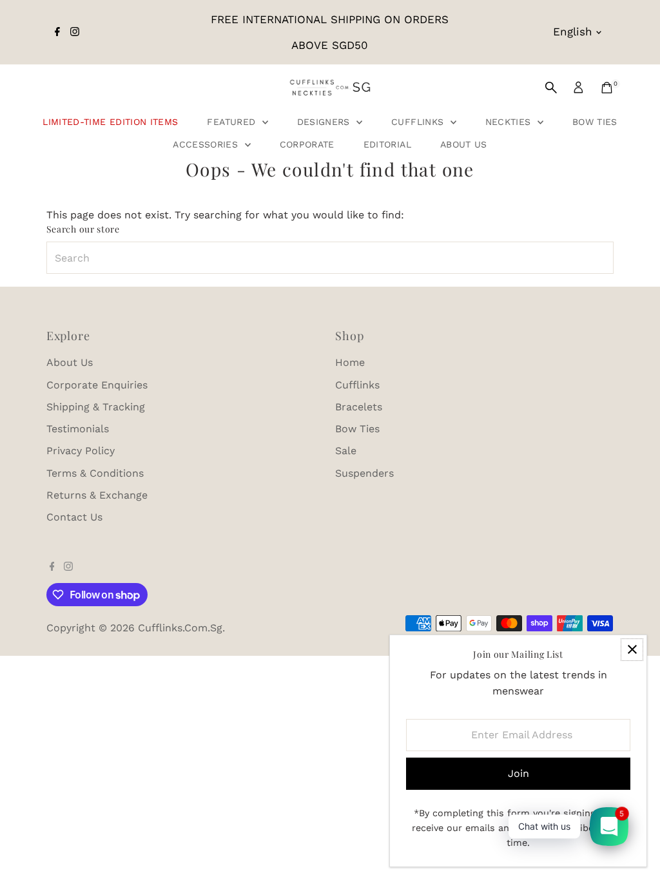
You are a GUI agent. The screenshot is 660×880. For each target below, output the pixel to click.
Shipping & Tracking (95, 407)
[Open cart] (607, 87)
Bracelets (358, 407)
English (572, 31)
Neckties (509, 122)
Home (350, 362)
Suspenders (364, 473)
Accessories (207, 144)
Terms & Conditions (95, 473)
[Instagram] (74, 32)
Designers (325, 122)
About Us (463, 144)
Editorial (387, 144)
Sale (345, 451)
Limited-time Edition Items (110, 122)
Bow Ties (594, 122)
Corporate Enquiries (97, 385)
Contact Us (74, 517)
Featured (232, 122)
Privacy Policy (80, 451)
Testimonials (77, 429)
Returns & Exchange (97, 495)
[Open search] (551, 87)
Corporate (307, 144)
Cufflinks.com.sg (180, 628)
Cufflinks (419, 122)
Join (518, 773)
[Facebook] (57, 32)
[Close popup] (632, 649)
